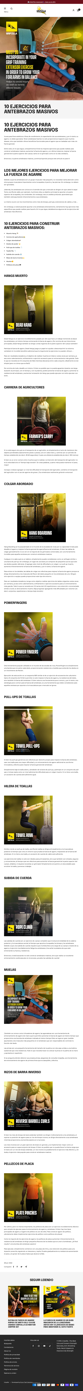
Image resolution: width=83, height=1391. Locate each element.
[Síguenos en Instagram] (39, 1346)
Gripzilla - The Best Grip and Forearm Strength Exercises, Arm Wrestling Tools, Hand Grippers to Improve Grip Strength (67, 1346)
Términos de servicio (11, 1366)
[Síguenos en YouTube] (44, 1346)
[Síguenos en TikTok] (50, 1346)
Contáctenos (8, 1347)
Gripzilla (61, 1058)
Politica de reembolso (12, 1358)
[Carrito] (78, 10)
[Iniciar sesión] (73, 10)
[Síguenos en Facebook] (33, 1346)
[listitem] (13, 1267)
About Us (7, 1351)
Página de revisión (11, 1369)
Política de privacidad (12, 1355)
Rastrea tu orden (10, 1373)
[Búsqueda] (11, 9)
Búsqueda (7, 1343)
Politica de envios (10, 1362)
